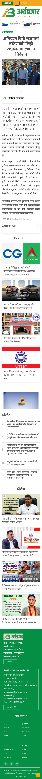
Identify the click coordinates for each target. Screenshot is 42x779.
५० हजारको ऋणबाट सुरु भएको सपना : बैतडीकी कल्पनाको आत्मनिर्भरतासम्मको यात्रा (20, 620)
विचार (24, 753)
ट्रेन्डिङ (6, 415)
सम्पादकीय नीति (11, 707)
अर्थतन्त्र (24, 757)
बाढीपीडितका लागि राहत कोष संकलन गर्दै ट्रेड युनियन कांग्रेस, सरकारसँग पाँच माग (19, 375)
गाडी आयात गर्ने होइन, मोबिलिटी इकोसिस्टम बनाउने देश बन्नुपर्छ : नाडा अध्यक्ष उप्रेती (20, 554)
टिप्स (5, 731)
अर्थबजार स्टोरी (8, 749)
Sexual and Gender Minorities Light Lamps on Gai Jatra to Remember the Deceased (23, 424)
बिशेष (24, 749)
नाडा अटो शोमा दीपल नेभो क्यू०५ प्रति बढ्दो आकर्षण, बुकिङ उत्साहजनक (19, 306)
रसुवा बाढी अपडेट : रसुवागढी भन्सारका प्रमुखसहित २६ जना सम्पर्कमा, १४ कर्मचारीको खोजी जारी (22, 475)
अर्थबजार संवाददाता (16, 98)
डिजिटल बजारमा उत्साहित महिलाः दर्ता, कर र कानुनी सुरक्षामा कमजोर (20, 587)
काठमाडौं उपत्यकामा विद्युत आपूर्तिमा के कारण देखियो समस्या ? (20, 339)
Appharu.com (21, 776)
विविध (24, 735)
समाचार (6, 727)
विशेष (21, 489)
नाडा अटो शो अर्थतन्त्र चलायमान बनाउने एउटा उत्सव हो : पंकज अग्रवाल (20, 520)
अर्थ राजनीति (26, 731)
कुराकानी (25, 723)
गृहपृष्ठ (6, 723)
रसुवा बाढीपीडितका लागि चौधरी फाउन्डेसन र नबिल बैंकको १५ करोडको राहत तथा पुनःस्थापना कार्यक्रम (19, 271)
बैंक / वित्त (25, 727)
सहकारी (6, 735)
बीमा (5, 745)
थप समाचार (21, 238)
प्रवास (5, 753)
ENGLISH (7, 3)
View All (10, 661)
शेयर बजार (7, 757)
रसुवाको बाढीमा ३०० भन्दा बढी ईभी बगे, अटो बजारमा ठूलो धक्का (22, 463)
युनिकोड (23, 3)
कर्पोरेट (24, 745)
